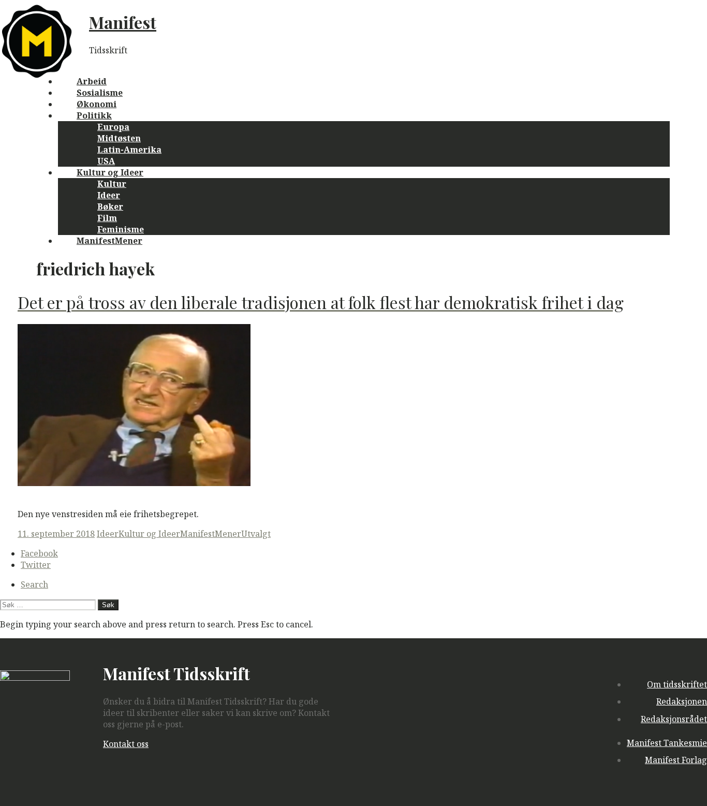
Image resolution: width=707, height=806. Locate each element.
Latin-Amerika (129, 149)
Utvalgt (256, 533)
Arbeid (92, 81)
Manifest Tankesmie (667, 743)
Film (107, 218)
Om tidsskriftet (677, 684)
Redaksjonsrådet (674, 719)
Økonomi (96, 104)
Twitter (36, 564)
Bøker (110, 206)
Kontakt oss (126, 744)
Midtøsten (119, 138)
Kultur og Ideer (110, 172)
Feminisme (120, 229)
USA (106, 161)
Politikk (94, 115)
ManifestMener (109, 240)
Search (34, 584)
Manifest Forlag (676, 760)
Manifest (122, 22)
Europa (113, 127)
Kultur (111, 183)
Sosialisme (100, 92)
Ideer (108, 195)
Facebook (39, 553)
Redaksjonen (681, 701)
